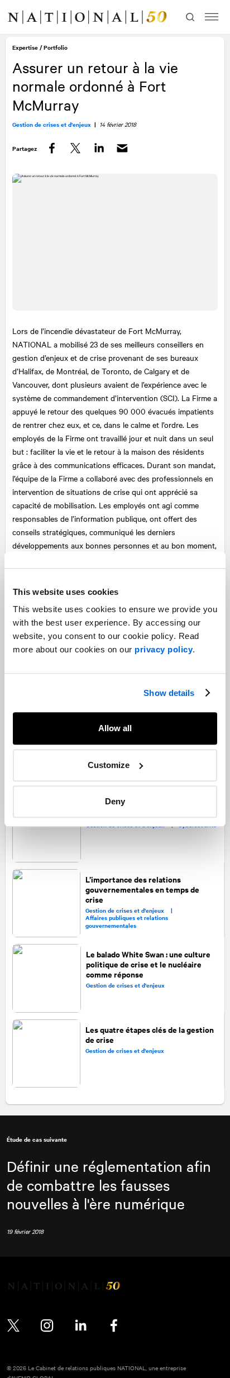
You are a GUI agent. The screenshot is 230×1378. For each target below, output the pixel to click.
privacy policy (164, 649)
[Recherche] (189, 17)
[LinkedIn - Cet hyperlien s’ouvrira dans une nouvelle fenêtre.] (80, 1324)
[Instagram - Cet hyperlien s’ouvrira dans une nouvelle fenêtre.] (47, 1324)
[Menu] (211, 17)
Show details (168, 693)
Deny (115, 801)
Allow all (115, 728)
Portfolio (57, 49)
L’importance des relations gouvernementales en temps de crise (143, 888)
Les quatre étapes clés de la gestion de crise (150, 1031)
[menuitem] (20, 17)
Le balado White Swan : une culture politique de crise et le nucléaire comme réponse (148, 962)
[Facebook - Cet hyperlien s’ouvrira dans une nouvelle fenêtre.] (114, 1324)
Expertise (26, 49)
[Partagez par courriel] (123, 150)
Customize (109, 765)
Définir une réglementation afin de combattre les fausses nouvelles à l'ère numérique (109, 1184)
